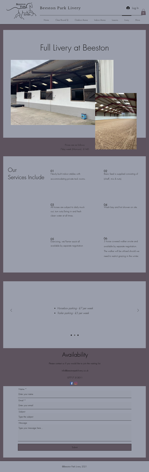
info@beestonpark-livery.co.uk (75, 370)
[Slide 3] (78, 335)
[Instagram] (75, 383)
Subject (22, 412)
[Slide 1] (71, 335)
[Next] (138, 310)
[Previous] (11, 310)
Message (23, 423)
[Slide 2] (74, 335)
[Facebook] (71, 383)
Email (21, 400)
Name (21, 389)
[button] (143, 12)
